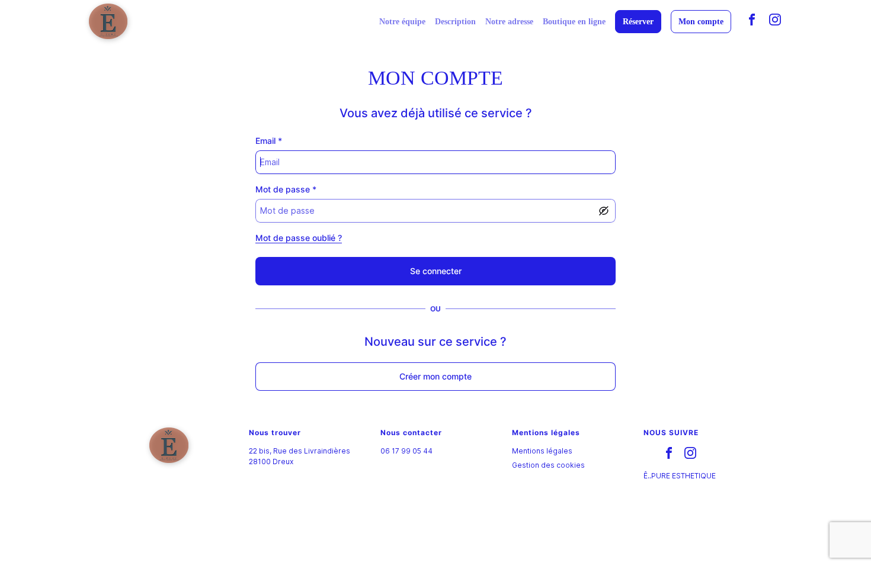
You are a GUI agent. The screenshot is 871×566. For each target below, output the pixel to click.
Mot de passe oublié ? (298, 238)
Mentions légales (542, 450)
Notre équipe (402, 21)
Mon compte (700, 21)
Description (455, 21)
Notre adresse (509, 21)
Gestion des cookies (548, 465)
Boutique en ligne (574, 21)
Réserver (638, 21)
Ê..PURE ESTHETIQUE (679, 475)
